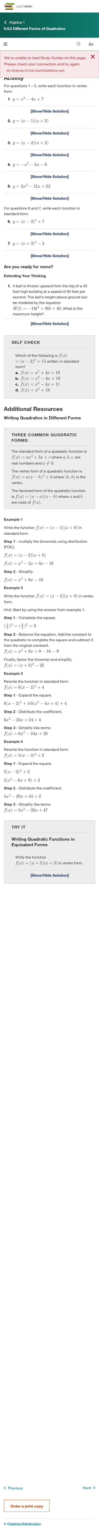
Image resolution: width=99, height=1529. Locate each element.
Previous (15, 1488)
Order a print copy (26, 1506)
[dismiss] (93, 57)
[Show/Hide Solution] (49, 111)
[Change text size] (91, 44)
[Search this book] (78, 44)
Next (87, 1487)
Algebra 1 (17, 22)
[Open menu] (5, 44)
